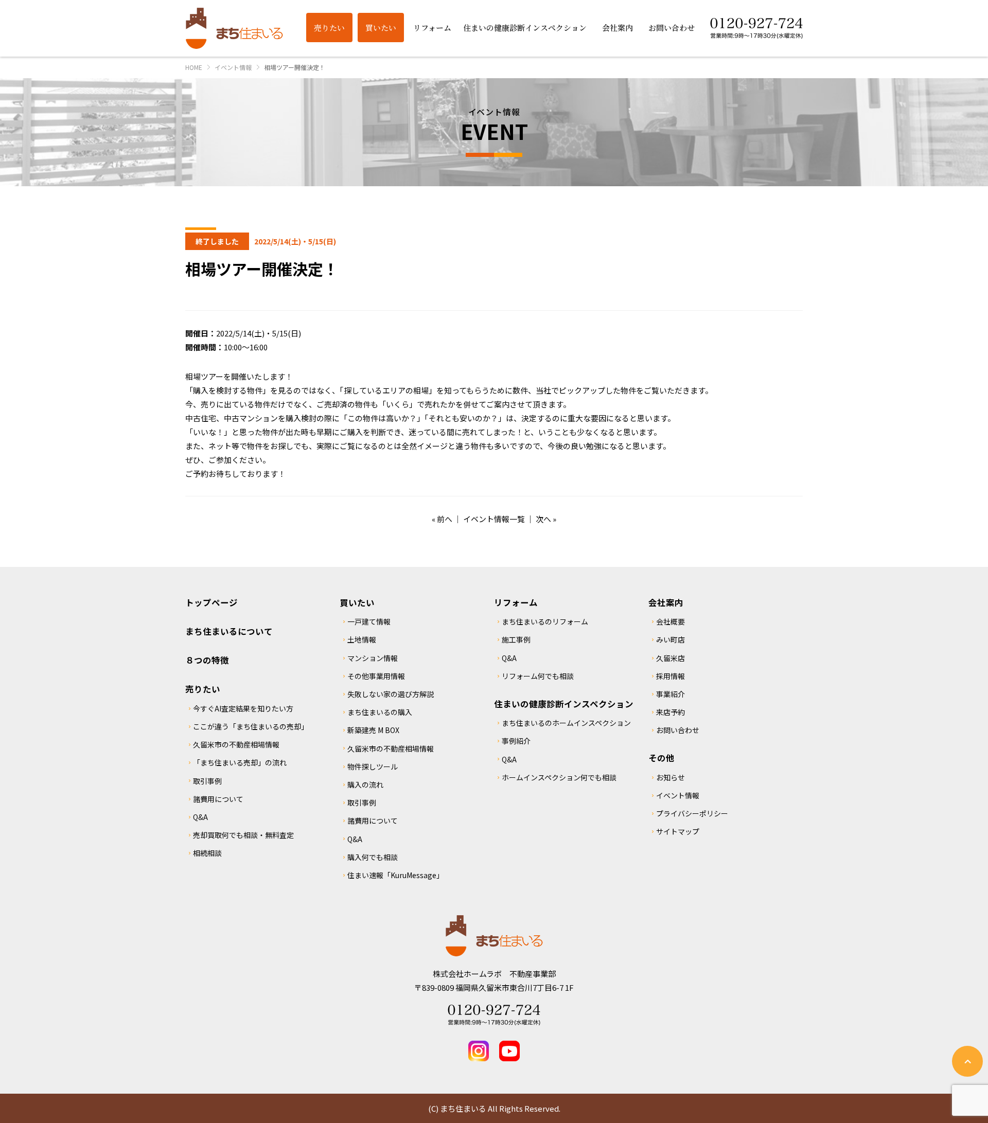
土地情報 (361, 639)
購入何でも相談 (372, 857)
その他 (661, 758)
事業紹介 (670, 694)
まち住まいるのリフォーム (545, 621)
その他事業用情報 (376, 676)
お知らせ (670, 777)
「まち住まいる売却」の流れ (240, 762)
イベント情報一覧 (494, 518)
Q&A (200, 817)
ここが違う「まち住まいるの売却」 (250, 726)
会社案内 (665, 602)
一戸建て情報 (369, 621)
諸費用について (218, 799)
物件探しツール (372, 766)
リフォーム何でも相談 (538, 676)
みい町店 (670, 639)
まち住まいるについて (229, 631)
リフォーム (516, 602)
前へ (444, 518)
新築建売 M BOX (373, 730)
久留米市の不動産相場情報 (236, 744)
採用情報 (670, 676)
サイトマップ (677, 831)
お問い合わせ (677, 730)
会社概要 (670, 621)
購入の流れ (365, 784)
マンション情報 (372, 658)
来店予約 (670, 712)
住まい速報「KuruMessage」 (395, 875)
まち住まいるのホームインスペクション (566, 723)
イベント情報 (677, 795)
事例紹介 (516, 741)
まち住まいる (234, 28)
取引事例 (207, 781)
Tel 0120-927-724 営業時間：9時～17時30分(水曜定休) (494, 1015)
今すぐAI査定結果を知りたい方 (243, 708)
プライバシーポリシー (692, 813)
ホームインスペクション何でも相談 (559, 777)
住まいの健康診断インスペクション (563, 704)
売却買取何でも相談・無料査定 (243, 835)
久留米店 (670, 658)
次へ (543, 518)
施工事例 (516, 639)
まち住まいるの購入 (379, 712)
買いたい (357, 602)
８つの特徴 (207, 660)
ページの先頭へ (967, 1061)
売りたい (202, 689)
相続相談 (207, 853)
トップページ (211, 602)
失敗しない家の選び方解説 (390, 694)
